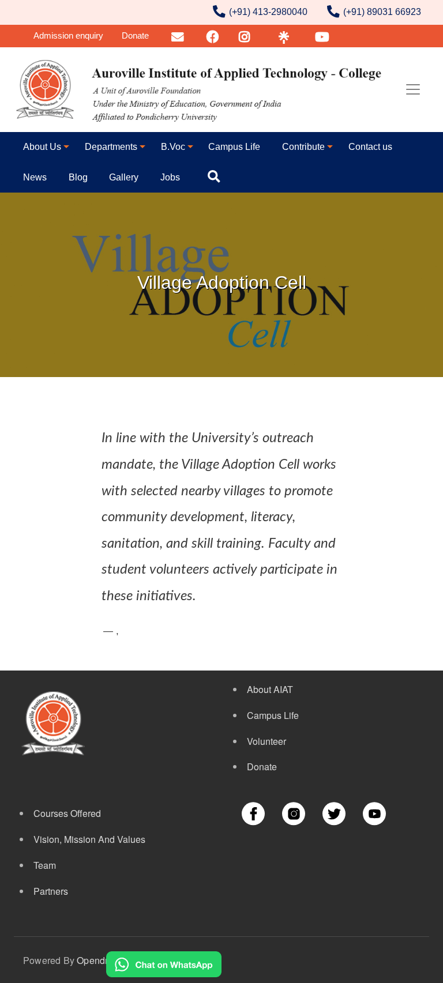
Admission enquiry (68, 35)
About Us (42, 147)
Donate (135, 35)
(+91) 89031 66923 (382, 12)
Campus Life (234, 147)
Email (178, 35)
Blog (78, 177)
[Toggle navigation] (413, 89)
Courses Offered (67, 813)
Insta (245, 35)
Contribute (303, 147)
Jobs (170, 177)
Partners (50, 891)
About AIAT (270, 689)
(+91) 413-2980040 (268, 12)
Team (44, 865)
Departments (111, 147)
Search (216, 177)
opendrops (100, 960)
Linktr (283, 35)
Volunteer (266, 741)
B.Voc (173, 147)
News (35, 177)
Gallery (123, 177)
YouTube (329, 35)
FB (212, 35)
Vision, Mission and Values (89, 839)
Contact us (370, 147)
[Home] (201, 89)
